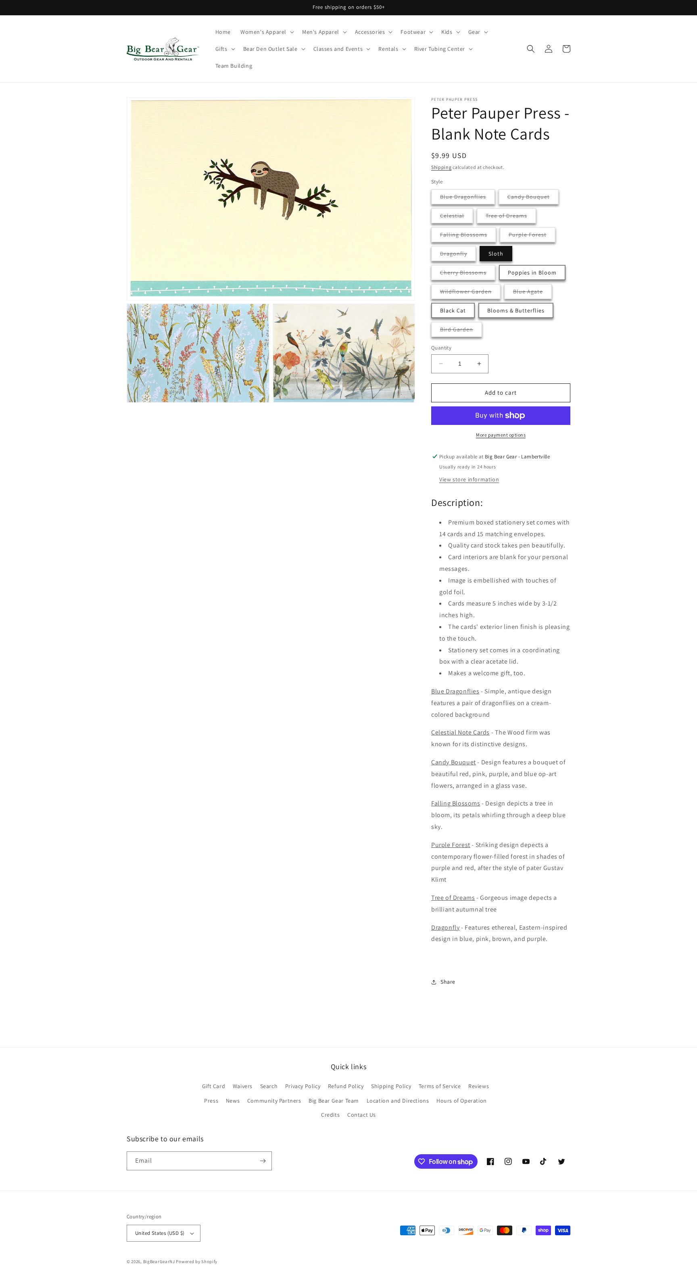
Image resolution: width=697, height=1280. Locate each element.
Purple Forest (532, 236)
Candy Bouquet (533, 198)
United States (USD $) (159, 1233)
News (233, 1100)
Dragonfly (458, 255)
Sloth (495, 253)
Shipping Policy (391, 1086)
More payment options (501, 435)
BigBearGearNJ (159, 1261)
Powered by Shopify (196, 1261)
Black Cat (453, 310)
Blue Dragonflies (467, 198)
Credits (330, 1114)
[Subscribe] (262, 1160)
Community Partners (274, 1100)
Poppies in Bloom (532, 272)
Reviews (478, 1086)
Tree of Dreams (511, 217)
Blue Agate (532, 293)
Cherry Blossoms (467, 274)
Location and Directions (398, 1100)
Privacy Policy (302, 1086)
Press (211, 1100)
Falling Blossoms (468, 236)
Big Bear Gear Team (334, 1100)
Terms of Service (440, 1086)
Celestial (456, 217)
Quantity (441, 347)
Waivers (243, 1086)
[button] (266, 31)
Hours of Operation (461, 1100)
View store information (469, 479)
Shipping (441, 167)
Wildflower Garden (470, 293)
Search (269, 1086)
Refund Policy (346, 1086)
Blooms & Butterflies (516, 310)
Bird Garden (461, 331)
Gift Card (213, 1086)
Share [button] (447, 981)
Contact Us (361, 1114)
